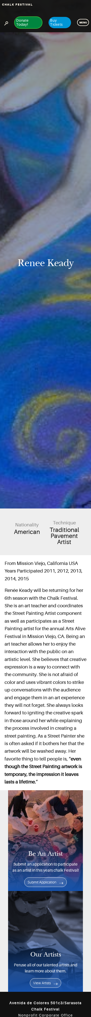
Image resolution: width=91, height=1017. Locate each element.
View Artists (42, 983)
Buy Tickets (56, 22)
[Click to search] (6, 22)
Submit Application (42, 882)
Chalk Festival (17, 4)
